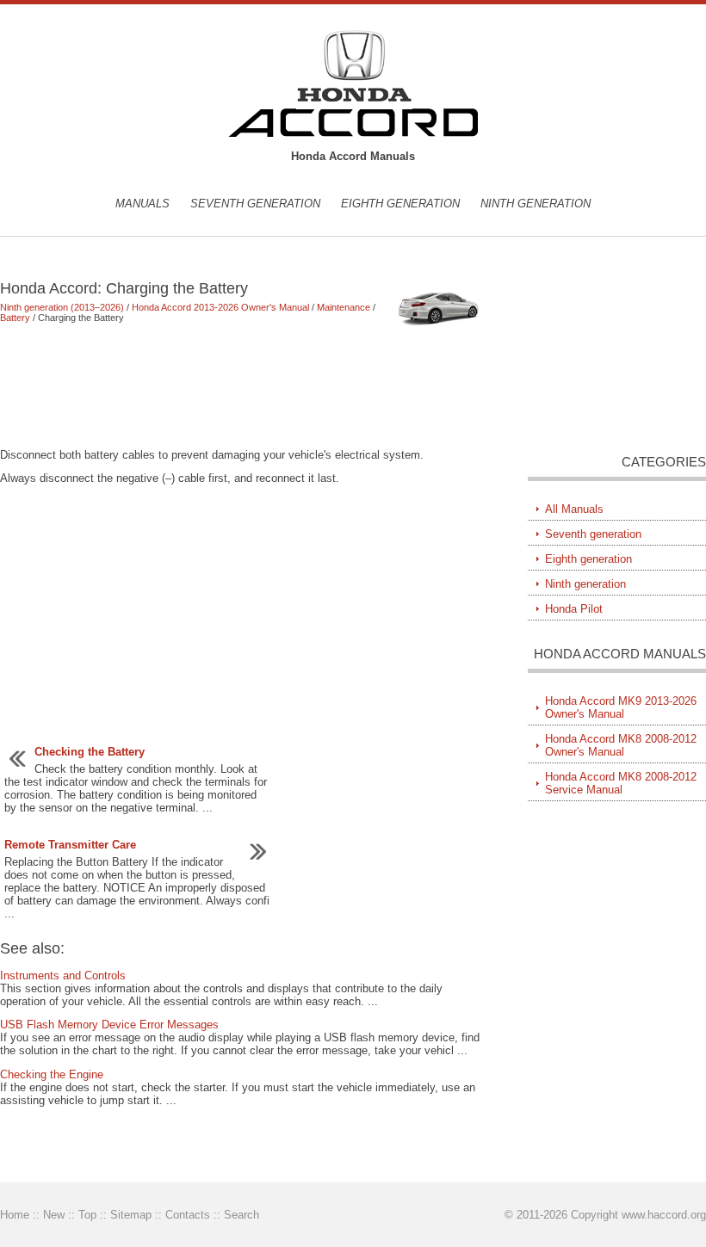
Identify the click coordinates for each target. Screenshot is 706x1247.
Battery (15, 317)
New (54, 1214)
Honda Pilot (574, 608)
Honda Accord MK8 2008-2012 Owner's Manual (621, 745)
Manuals (142, 203)
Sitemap (131, 1214)
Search (241, 1214)
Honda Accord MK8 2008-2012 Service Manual (621, 783)
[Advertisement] (242, 385)
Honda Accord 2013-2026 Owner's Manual (220, 307)
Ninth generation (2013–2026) (62, 307)
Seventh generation (255, 203)
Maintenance (343, 307)
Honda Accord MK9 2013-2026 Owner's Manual (621, 707)
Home (14, 1214)
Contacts (187, 1214)
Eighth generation (400, 203)
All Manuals (574, 509)
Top (87, 1214)
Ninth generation (535, 203)
